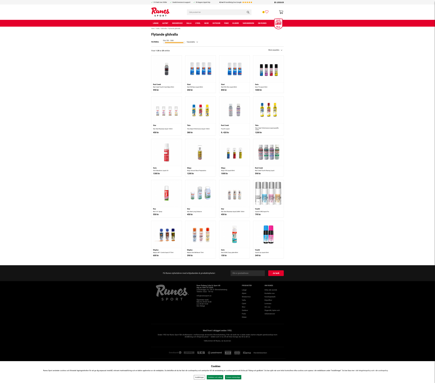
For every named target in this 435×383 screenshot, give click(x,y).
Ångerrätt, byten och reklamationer (272, 312)
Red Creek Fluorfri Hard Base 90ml (163, 87)
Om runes (262, 23)
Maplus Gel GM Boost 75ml (195, 252)
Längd (155, 23)
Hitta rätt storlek (271, 290)
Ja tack (276, 273)
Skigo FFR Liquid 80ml (228, 170)
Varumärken (248, 23)
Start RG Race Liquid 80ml (195, 87)
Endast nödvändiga (233, 377)
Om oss (267, 307)
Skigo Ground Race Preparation (196, 170)
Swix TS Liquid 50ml (261, 87)
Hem (153, 28)
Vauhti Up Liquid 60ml (262, 252)
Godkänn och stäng (215, 377)
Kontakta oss (270, 293)
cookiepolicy (383, 371)
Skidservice (177, 23)
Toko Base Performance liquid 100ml (198, 129)
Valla (188, 23)
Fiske (226, 23)
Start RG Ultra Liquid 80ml (229, 87)
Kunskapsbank (270, 297)
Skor (206, 23)
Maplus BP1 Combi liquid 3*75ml (163, 252)
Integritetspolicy (365, 371)
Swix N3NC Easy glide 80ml (229, 252)
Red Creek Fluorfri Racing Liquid (264, 170)
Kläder (235, 23)
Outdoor (216, 23)
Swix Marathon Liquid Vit (160, 170)
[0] (266, 12)
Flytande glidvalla (174, 28)
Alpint (165, 23)
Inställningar (199, 377)
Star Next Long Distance (194, 211)
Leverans (268, 304)
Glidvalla (164, 28)
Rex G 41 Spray (157, 211)
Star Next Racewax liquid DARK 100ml (232, 211)
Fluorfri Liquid (225, 129)
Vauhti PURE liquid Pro (262, 211)
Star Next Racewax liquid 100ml (163, 129)
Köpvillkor (268, 300)
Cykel (197, 23)
